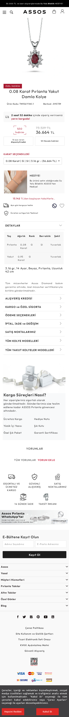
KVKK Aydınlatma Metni (34, 645)
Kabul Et (47, 711)
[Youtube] (46, 617)
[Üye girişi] (62, 11)
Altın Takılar (8, 592)
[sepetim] (54, 11)
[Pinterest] (38, 617)
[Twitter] (24, 617)
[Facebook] (18, 617)
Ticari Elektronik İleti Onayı (34, 639)
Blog (4, 605)
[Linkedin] (52, 617)
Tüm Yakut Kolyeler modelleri (29, 350)
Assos (4, 566)
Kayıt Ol (34, 555)
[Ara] (11, 12)
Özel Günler (8, 599)
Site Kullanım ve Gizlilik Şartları (34, 633)
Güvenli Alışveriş (35, 650)
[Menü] (4, 12)
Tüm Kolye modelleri (22, 341)
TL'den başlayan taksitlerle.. (34, 198)
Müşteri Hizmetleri (12, 579)
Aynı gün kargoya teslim (22, 205)
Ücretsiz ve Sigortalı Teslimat (24, 213)
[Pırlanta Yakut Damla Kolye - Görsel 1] (34, 48)
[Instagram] (31, 617)
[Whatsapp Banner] (34, 517)
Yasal (4, 573)
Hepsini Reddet (13, 711)
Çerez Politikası (34, 627)
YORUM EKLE (46, 460)
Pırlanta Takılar (11, 586)
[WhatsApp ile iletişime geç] (55, 206)
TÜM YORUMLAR (25, 460)
